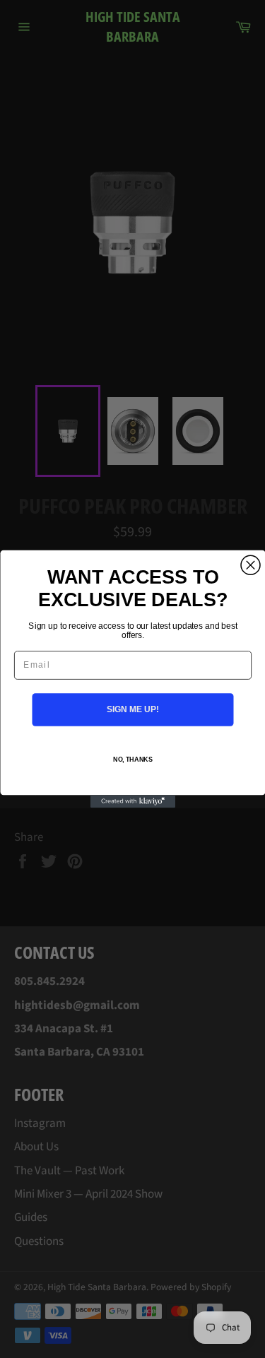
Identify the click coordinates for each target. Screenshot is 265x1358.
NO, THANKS (132, 760)
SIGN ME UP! (132, 709)
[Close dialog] (250, 564)
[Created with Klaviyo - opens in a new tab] (132, 801)
